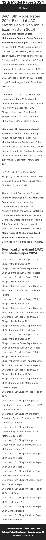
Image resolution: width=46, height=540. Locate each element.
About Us (17, 535)
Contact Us (28, 535)
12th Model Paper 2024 (23, 2)
